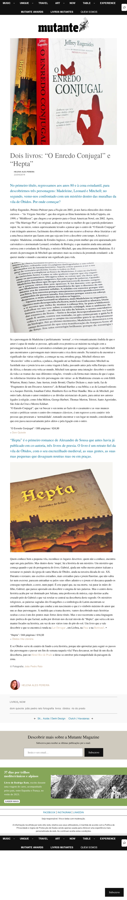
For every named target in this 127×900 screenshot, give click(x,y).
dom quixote (17, 708)
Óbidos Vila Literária (22, 638)
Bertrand (99, 627)
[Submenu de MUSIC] (14, 3)
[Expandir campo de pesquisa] (124, 7)
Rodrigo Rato (21, 782)
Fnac (86, 627)
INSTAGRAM (64, 812)
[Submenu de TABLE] (94, 3)
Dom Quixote (19, 432)
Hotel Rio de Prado (42, 655)
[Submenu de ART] (64, 3)
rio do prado (78, 708)
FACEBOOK (49, 812)
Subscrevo (93, 752)
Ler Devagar (59, 627)
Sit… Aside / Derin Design (51, 718)
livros (58, 708)
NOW (22, 701)
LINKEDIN (78, 812)
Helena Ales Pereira (24, 172)
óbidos (66, 708)
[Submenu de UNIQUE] (32, 3)
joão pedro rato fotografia (39, 708)
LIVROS (14, 701)
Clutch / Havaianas (78, 718)
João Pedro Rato (33, 666)
